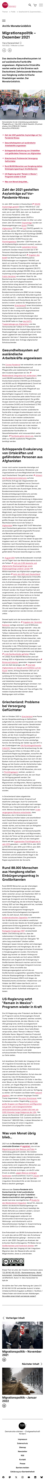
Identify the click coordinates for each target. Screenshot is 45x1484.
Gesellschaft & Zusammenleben (30, 12)
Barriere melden (22, 1468)
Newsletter (22, 1451)
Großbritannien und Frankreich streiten (18, 1246)
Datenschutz (22, 1443)
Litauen (36, 1176)
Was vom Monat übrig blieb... (16, 182)
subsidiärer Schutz (29, 247)
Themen (5, 12)
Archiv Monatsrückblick (16, 26)
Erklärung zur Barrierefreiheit (22, 1472)
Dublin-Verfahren (9, 276)
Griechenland (20, 305)
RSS (22, 1456)
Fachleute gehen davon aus (22, 436)
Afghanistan (7, 228)
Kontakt (22, 1460)
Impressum (22, 1439)
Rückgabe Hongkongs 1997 (13, 931)
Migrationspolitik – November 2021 (21, 1353)
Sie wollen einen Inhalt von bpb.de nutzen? (19, 1296)
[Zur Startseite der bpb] (9, 7)
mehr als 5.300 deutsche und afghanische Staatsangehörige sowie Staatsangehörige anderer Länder (19, 566)
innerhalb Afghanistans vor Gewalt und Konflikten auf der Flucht (21, 668)
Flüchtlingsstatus (9, 242)
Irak (24, 228)
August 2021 (10, 558)
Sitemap (22, 1447)
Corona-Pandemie (12, 365)
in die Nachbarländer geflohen (16, 654)
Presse (22, 1464)
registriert (26, 1146)
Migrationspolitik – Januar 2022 (19, 1399)
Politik (13, 12)
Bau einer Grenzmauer (28, 1098)
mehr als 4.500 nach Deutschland (26, 574)
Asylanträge (27, 223)
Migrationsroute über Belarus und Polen (18, 1149)
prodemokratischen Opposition (15, 918)
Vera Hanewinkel (12, 43)
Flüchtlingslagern (11, 772)
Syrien (24, 225)
